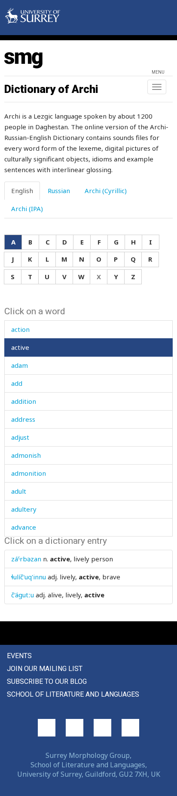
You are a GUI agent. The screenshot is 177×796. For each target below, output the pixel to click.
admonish (26, 455)
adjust (20, 437)
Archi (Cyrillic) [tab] (106, 190)
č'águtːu (22, 594)
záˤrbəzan (26, 559)
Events (19, 656)
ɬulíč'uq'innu (28, 576)
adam (19, 365)
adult (18, 491)
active (20, 347)
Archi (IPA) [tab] (27, 208)
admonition (28, 473)
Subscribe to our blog (47, 681)
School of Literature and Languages (73, 694)
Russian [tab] (59, 190)
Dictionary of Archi (51, 89)
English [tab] (22, 190)
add (16, 383)
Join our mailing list (44, 669)
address (23, 419)
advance (23, 527)
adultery (24, 509)
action (20, 329)
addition (23, 401)
